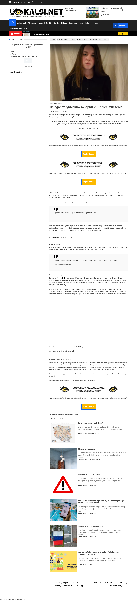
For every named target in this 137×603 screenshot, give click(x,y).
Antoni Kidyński (54, 111)
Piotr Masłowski (82, 433)
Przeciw (15, 54)
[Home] (12, 23)
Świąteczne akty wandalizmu (90, 526)
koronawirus (57, 415)
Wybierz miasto (15, 28)
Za (13, 52)
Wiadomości (32, 23)
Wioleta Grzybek (82, 485)
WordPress (3, 599)
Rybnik (71, 415)
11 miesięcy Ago (95, 459)
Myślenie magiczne (86, 449)
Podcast (95, 23)
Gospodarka (73, 23)
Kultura (87, 23)
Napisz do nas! (88, 154)
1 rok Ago (93, 485)
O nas (26, 28)
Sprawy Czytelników (45, 23)
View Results (28, 67)
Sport (81, 23)
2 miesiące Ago (94, 433)
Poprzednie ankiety (15, 72)
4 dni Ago (106, 14)
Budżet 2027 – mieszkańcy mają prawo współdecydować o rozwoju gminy (112, 10)
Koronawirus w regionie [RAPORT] (60, 237)
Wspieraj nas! (21, 23)
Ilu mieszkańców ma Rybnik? (90, 423)
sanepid (76, 415)
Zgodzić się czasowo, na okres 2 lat (25, 56)
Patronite (117, 124)
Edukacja (64, 23)
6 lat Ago (64, 111)
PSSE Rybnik (61, 278)
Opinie (56, 23)
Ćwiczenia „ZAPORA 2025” (89, 475)
